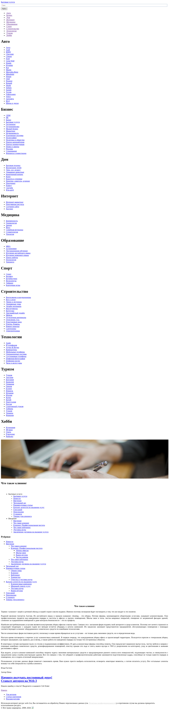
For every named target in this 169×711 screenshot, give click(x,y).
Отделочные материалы (16, 317)
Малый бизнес (12, 129)
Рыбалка (9, 436)
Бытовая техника (13, 165)
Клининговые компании (21, 584)
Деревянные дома (13, 304)
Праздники (10, 183)
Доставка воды (19, 530)
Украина (9, 413)
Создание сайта (12, 207)
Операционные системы (16, 354)
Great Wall (10, 61)
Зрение (9, 225)
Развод (9, 185)
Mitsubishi (10, 74)
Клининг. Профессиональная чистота (29, 525)
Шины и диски (12, 103)
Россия (9, 404)
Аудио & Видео (12, 347)
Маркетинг (10, 131)
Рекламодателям (13, 699)
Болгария (10, 380)
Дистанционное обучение (17, 251)
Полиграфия (11, 138)
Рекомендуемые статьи (23, 505)
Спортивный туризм (14, 406)
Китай (8, 400)
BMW (8, 52)
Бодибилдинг (11, 279)
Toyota (8, 92)
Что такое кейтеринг (22, 527)
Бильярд (9, 276)
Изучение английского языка (18, 253)
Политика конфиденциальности (102, 703)
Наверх (4, 690)
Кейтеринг (15, 575)
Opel (8, 79)
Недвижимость (12, 133)
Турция (9, 411)
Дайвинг (9, 283)
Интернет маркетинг (15, 202)
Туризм (9, 375)
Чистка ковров (22, 557)
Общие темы (16, 571)
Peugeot (9, 81)
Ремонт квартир (12, 326)
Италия (9, 395)
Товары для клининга (22, 516)
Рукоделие (10, 434)
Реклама (9, 149)
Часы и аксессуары (14, 363)
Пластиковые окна (14, 322)
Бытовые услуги (8, 2)
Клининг (15, 573)
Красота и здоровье (14, 179)
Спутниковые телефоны (16, 356)
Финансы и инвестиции (16, 153)
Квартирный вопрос (14, 174)
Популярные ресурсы (15, 204)
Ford (8, 59)
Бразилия (10, 382)
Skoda (8, 85)
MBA (8, 246)
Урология (10, 234)
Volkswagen (11, 94)
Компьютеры (11, 350)
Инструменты (12, 308)
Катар (8, 397)
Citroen (9, 56)
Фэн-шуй (10, 190)
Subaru (9, 88)
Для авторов (11, 694)
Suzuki (8, 90)
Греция (9, 386)
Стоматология (12, 232)
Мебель (9, 315)
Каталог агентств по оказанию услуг (28, 507)
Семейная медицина (14, 230)
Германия (10, 384)
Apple (8, 343)
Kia (7, 68)
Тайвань (9, 409)
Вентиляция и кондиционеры (18, 297)
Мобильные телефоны (15, 352)
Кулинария (10, 427)
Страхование (11, 151)
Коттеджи (10, 311)
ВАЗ (8, 101)
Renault (9, 83)
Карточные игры (13, 285)
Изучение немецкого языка (17, 255)
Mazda (8, 70)
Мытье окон (21, 553)
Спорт (8, 274)
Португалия (11, 402)
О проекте (17, 514)
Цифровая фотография (15, 359)
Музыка (9, 430)
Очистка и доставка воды (21, 579)
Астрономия (11, 249)
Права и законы (12, 147)
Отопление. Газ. (13, 320)
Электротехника (13, 331)
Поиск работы (12, 257)
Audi (8, 50)
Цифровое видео (13, 361)
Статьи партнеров (13, 697)
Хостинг (9, 209)
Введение (17, 501)
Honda (8, 63)
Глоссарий (17, 510)
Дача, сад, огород (13, 170)
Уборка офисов (22, 550)
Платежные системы (14, 135)
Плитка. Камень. (13, 324)
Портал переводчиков (15, 144)
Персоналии (18, 512)
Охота (8, 432)
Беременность (12, 221)
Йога (8, 227)
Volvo (8, 97)
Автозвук (10, 99)
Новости (17, 498)
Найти (4, 9)
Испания (9, 393)
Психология (11, 260)
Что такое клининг (21, 523)
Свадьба (9, 188)
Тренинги (10, 262)
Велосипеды (11, 281)
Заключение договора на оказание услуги (30, 532)
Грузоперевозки (12, 126)
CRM (8, 115)
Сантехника (11, 329)
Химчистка (15, 577)
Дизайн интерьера (13, 306)
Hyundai (9, 65)
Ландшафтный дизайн (15, 313)
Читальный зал (19, 503)
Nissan (8, 76)
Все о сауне (11, 300)
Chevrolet (10, 54)
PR (7, 118)
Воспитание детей (13, 168)
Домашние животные (15, 172)
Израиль (9, 391)
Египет (9, 389)
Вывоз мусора (22, 555)
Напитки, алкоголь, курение (18, 181)
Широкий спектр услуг (21, 586)
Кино (8, 177)
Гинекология (11, 223)
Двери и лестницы (14, 302)
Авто (8, 47)
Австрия (9, 377)
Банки (8, 120)
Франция (10, 415)
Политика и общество (15, 140)
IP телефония (11, 345)
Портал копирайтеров (15, 142)
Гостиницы (10, 124)
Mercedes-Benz (12, 72)
